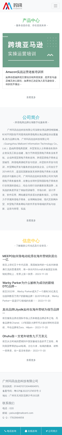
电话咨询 (11, 431)
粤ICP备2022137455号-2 (27, 390)
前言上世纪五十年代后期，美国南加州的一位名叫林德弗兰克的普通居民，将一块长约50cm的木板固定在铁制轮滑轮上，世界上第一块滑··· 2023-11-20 (30, 269)
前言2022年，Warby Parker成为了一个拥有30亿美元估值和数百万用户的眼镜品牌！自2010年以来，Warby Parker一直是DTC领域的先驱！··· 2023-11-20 (30, 296)
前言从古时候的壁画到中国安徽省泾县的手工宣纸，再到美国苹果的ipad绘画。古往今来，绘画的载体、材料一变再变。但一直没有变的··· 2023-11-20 (30, 346)
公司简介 (53, 431)
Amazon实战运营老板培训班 (25, 72)
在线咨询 (32, 431)
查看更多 (31, 97)
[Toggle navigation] (56, 6)
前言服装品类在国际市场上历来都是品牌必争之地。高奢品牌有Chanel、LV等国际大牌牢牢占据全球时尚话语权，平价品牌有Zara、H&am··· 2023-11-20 (30, 323)
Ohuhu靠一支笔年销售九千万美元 (24, 336)
